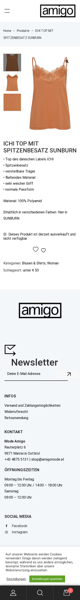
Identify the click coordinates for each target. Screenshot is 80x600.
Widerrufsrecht (16, 412)
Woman (53, 263)
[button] (67, 61)
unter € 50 (31, 270)
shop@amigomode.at (47, 459)
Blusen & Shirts (34, 263)
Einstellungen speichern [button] (47, 579)
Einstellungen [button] (16, 579)
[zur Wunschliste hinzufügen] (40, 249)
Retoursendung (16, 418)
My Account (13, 593)
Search (40, 593)
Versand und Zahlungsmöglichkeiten (32, 405)
